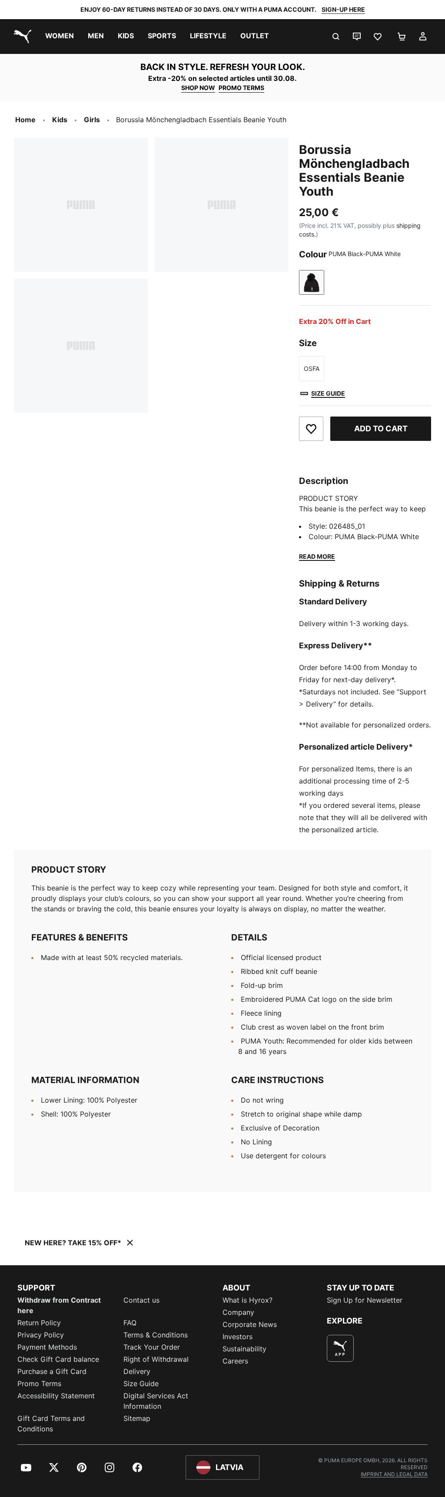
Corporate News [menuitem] (249, 1324)
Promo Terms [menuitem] (39, 1383)
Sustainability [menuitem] (244, 1348)
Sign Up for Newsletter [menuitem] (364, 1300)
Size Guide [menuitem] (141, 1383)
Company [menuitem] (238, 1312)
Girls (92, 119)
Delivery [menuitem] (136, 1371)
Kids (59, 119)
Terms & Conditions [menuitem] (155, 1334)
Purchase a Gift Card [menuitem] (51, 1371)
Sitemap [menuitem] (136, 1418)
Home (25, 119)
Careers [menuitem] (235, 1361)
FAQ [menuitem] (129, 1322)
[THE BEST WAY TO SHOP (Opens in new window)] (340, 1348)
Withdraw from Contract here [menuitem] (59, 1305)
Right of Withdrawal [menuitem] (156, 1359)
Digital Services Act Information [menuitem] (155, 1400)
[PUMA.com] (21, 36)
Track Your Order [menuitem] (151, 1347)
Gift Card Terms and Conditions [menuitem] (51, 1423)
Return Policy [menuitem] (39, 1322)
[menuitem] (59, 36)
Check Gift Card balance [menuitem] (58, 1359)
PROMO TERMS (241, 87)
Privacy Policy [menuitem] (40, 1334)
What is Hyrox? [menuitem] (247, 1300)
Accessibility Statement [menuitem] (56, 1395)
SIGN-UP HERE (343, 9)
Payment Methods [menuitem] (47, 1347)
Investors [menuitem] (237, 1336)
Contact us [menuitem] (141, 1300)
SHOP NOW (198, 87)
